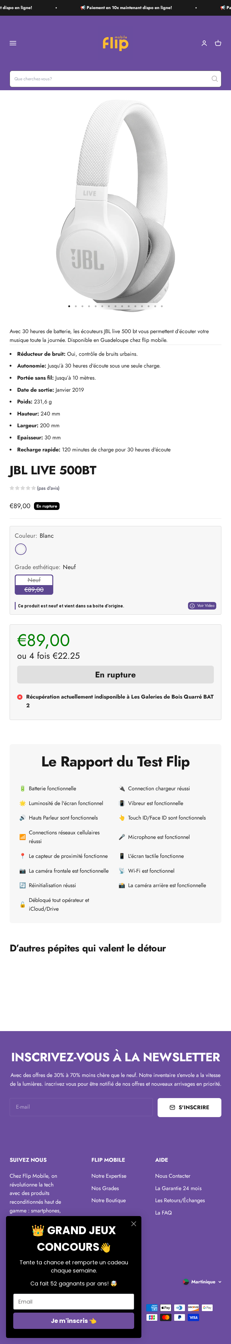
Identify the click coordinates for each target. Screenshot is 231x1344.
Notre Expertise (108, 1176)
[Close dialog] (133, 1223)
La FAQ (163, 1213)
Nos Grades (105, 1188)
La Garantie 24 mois (178, 1188)
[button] (35, 489)
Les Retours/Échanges (180, 1200)
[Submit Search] (214, 78)
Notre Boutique (108, 1200)
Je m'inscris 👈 (74, 1321)
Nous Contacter (172, 1176)
